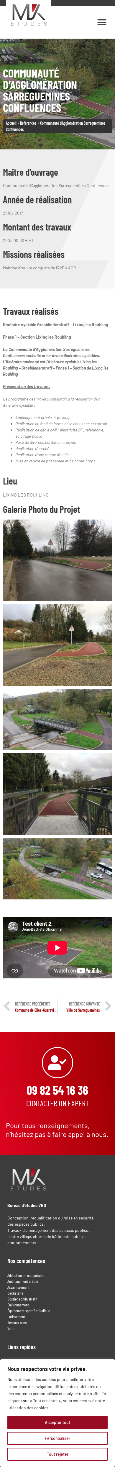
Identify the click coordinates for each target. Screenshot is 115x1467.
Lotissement (16, 1316)
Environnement (18, 1304)
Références (28, 123)
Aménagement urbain (22, 1281)
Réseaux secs (17, 1322)
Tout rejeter (57, 1454)
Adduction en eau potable (25, 1275)
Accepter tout (57, 1422)
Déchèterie (15, 1292)
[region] (57, 1413)
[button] (102, 22)
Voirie (11, 1328)
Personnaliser (57, 1438)
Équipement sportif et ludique (28, 1310)
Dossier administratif (22, 1298)
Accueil (11, 123)
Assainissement (18, 1287)
